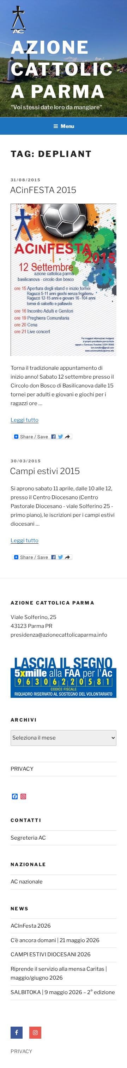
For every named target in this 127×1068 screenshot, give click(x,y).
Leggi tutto (24, 420)
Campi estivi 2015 (45, 471)
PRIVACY (22, 769)
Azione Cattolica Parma (62, 69)
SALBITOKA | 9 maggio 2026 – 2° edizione (63, 992)
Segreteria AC (28, 838)
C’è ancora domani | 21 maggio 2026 (55, 940)
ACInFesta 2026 (31, 926)
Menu (67, 126)
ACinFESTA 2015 (43, 190)
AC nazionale (27, 882)
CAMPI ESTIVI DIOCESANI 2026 (51, 954)
